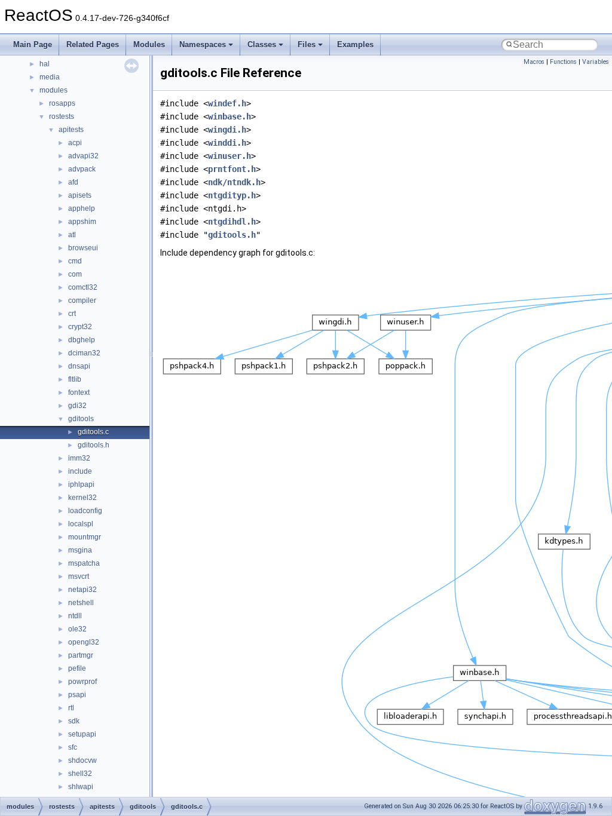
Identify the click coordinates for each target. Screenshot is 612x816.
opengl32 (83, 642)
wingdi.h (227, 129)
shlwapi (80, 787)
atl (72, 235)
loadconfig (85, 511)
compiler (82, 300)
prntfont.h (232, 169)
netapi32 (82, 589)
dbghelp (81, 340)
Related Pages (92, 44)
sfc (72, 747)
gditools (81, 419)
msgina (80, 550)
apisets (79, 195)
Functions (563, 62)
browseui (83, 248)
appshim (82, 221)
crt (72, 313)
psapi (77, 695)
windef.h (227, 103)
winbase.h (229, 116)
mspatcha (84, 563)
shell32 (80, 773)
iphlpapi (81, 484)
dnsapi (79, 366)
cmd (75, 261)
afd (73, 182)
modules (53, 90)
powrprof (82, 681)
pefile (77, 668)
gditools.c (93, 432)
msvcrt (78, 576)
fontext (79, 392)
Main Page (32, 44)
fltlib (74, 379)
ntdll (75, 616)
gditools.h (93, 445)
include (80, 471)
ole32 (77, 629)
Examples (355, 44)
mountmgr (84, 537)
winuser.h (229, 156)
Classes (261, 44)
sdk (73, 721)
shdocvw (82, 760)
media (49, 77)
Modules (149, 44)
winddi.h (227, 143)
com (75, 274)
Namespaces (202, 44)
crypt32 (80, 327)
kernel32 (82, 497)
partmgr (80, 655)
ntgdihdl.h (232, 221)
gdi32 (77, 405)
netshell (81, 603)
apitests (71, 129)
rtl (71, 708)
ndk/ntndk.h (234, 182)
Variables (595, 62)
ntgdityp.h (232, 195)
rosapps (62, 103)
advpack (82, 169)
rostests (61, 116)
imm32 (79, 458)
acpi (75, 143)
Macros (534, 62)
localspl (80, 524)
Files (307, 44)
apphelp (81, 208)
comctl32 (82, 287)
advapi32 (83, 156)
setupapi (82, 734)
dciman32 (84, 353)
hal (44, 64)
